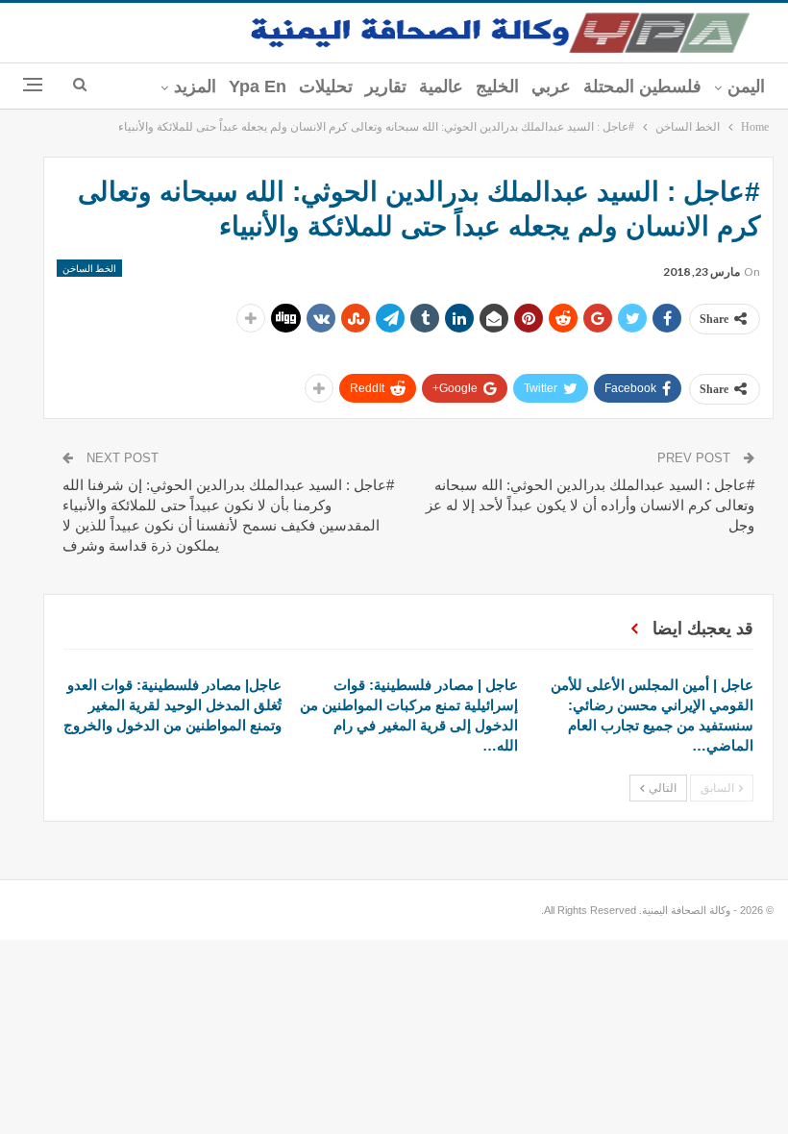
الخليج (497, 86)
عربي (551, 86)
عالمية (441, 86)
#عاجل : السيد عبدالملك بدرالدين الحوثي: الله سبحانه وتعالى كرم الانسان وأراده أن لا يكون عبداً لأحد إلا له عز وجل (590, 505)
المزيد (195, 86)
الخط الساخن (89, 268)
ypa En (257, 86)
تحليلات (326, 86)
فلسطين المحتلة (642, 86)
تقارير (385, 86)
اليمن (746, 86)
